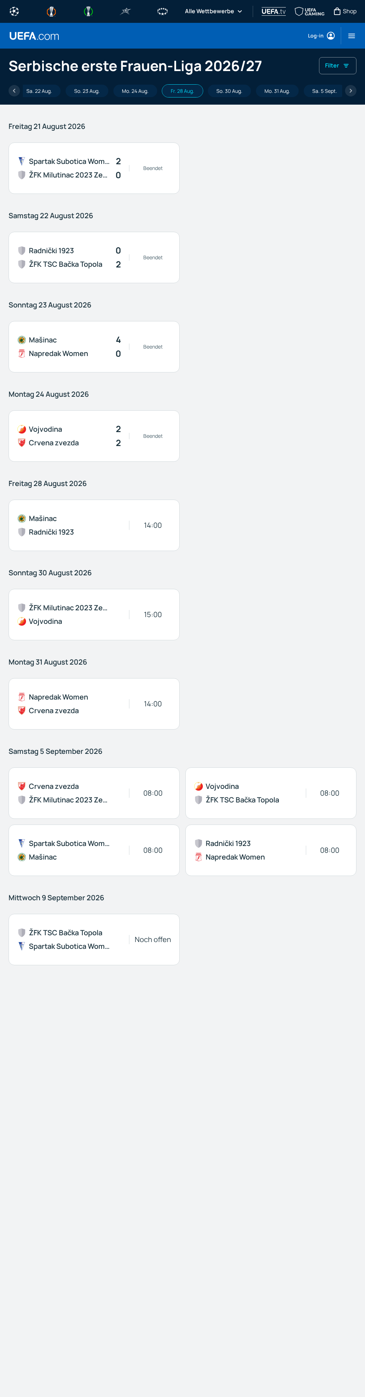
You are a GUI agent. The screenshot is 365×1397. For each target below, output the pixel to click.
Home (34, 36)
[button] (348, 35)
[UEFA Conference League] (88, 11)
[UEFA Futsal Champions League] (125, 11)
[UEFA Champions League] (14, 11)
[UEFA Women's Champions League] (162, 11)
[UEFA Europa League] (51, 11)
